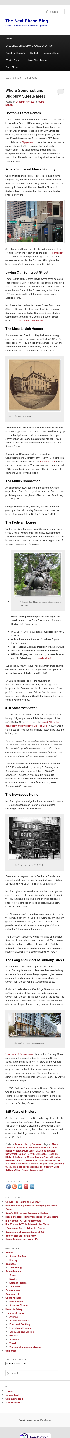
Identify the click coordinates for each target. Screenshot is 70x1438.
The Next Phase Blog (26, 21)
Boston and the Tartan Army (20, 1235)
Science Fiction (18, 1282)
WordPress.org (13, 1402)
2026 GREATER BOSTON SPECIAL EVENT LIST (30, 45)
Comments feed (14, 1398)
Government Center (15, 1153)
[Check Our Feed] (14, 1188)
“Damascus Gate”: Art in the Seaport (25, 1228)
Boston (18, 1144)
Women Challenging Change (25, 1347)
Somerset (37, 1144)
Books (12, 1275)
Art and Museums (19, 1320)
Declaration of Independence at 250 (24, 1231)
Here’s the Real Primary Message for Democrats (31, 1216)
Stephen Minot (47, 1163)
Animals (13, 1316)
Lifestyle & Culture (15, 1313)
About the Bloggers (15, 52)
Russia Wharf (44, 658)
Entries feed (12, 1395)
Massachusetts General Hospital (43, 1157)
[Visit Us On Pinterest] (26, 1188)
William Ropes (21, 1170)
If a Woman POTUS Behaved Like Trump (27, 1224)
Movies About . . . (14, 59)
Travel (12, 1343)
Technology (15, 1267)
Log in (9, 1391)
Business (10, 1263)
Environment (12, 1290)
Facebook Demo (51, 52)
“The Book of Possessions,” (19, 1054)
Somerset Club (47, 461)
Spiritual (14, 1339)
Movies (13, 1279)
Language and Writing (21, 1331)
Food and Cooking (19, 1324)
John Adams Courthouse (30, 320)
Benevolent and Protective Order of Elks (37, 1147)
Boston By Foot (18, 1256)
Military (13, 1335)
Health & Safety (13, 1309)
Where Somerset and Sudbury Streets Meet (25, 93)
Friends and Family (20, 1328)
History (27, 1144)
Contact (34, 52)
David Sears (28, 1150)
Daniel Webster (13, 1150)
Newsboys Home (35, 1160)
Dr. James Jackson (45, 1150)
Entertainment (13, 1271)
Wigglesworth (28, 142)
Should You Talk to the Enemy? (23, 1201)
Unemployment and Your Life (21, 1239)
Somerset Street (30, 1163)
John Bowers (19, 1157)
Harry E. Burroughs (37, 1153)
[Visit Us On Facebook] (8, 1188)
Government (12, 1294)
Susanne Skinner (18, 1305)
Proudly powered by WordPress (35, 1420)
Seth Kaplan (16, 1301)
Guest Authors (13, 1297)
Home (9, 38)
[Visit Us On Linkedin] (32, 1188)
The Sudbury (46, 1166)
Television (15, 1286)
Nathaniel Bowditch (15, 1160)
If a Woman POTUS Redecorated (23, 1220)
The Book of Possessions (26, 1166)
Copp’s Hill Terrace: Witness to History (26, 1213)
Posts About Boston (37, 59)
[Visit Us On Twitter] (20, 1188)
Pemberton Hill (52, 1160)
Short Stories (12, 67)
